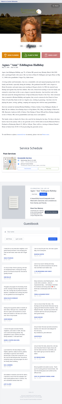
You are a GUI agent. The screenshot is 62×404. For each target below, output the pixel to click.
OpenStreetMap (32, 399)
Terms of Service (35, 397)
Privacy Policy (26, 397)
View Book (34, 194)
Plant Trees (48, 168)
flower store (45, 134)
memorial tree (21, 134)
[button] (10, 161)
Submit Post (53, 239)
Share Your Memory (51, 212)
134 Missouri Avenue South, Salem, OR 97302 (33, 165)
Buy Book (43, 194)
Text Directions (27, 168)
